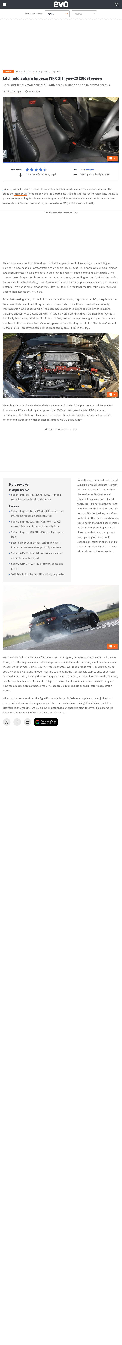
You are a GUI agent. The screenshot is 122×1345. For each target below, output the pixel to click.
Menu (4, 4)
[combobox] (46, 13)
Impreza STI (20, 193)
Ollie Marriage (14, 91)
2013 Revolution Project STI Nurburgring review (38, 574)
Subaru (7, 189)
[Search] (117, 4)
